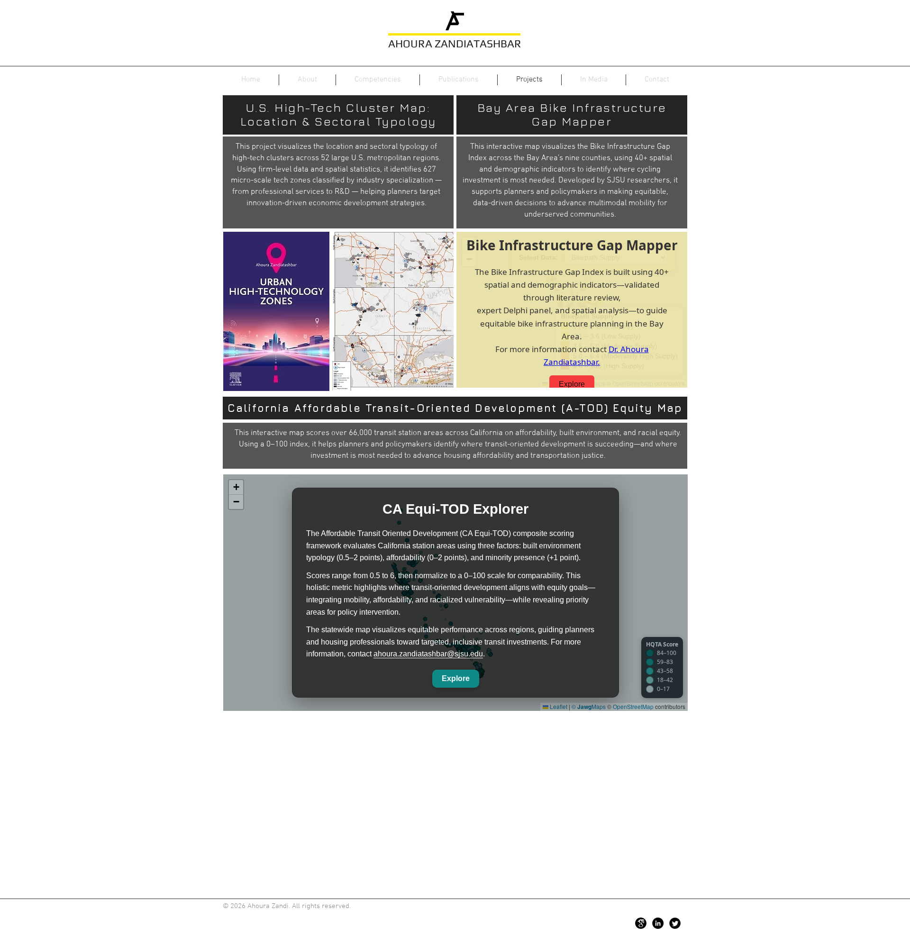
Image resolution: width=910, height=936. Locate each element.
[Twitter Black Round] (675, 923)
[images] (640, 923)
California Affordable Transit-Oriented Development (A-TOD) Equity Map (455, 408)
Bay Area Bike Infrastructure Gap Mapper (572, 114)
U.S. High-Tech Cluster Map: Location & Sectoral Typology (338, 114)
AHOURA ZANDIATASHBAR (454, 43)
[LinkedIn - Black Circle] (658, 923)
